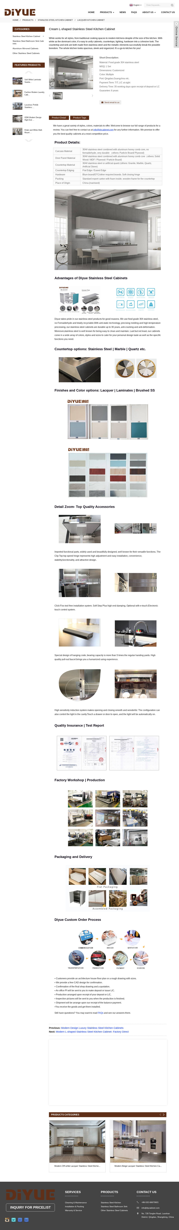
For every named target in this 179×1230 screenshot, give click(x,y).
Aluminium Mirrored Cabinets (25, 48)
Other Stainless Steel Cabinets (26, 53)
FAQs (134, 12)
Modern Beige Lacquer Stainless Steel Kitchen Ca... (138, 1166)
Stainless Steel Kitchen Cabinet (55, 20)
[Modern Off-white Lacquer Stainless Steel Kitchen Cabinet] (77, 1141)
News (123, 12)
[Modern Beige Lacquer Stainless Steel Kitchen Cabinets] (138, 1141)
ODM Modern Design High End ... (32, 118)
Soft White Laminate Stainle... (32, 81)
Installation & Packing (74, 1206)
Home (91, 12)
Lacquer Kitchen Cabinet (91, 20)
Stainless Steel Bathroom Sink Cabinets (28, 42)
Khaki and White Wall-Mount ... (33, 131)
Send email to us (111, 102)
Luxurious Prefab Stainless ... (31, 106)
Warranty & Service (73, 1210)
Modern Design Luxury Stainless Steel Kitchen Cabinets (92, 1028)
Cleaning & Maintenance (76, 1202)
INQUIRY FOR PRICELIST (30, 1207)
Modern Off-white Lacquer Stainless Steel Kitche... (77, 1166)
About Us (147, 12)
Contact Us (168, 12)
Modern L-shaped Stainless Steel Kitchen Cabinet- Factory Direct (92, 1031)
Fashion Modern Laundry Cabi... (34, 93)
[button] (29, 72)
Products (106, 12)
